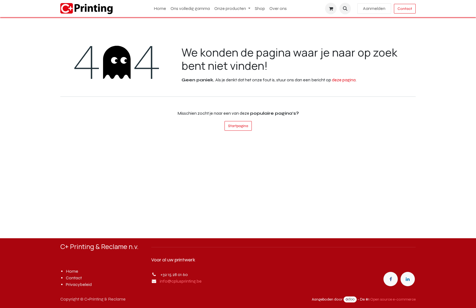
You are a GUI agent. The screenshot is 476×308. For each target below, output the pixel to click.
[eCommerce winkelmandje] (331, 8)
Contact (404, 8)
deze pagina (344, 79)
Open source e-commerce (393, 299)
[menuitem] (160, 8)
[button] (345, 8)
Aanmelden (374, 8)
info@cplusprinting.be (181, 281)
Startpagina (238, 126)
